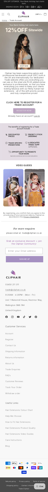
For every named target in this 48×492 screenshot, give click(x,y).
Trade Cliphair (24, 489)
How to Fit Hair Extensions (18, 422)
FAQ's (8, 375)
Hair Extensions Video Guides (19, 434)
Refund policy (11, 481)
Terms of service (39, 481)
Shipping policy (12, 485)
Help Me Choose (13, 416)
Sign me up (24, 259)
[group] (24, 46)
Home (4, 20)
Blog (7, 446)
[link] (24, 141)
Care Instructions (13, 440)
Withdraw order (12, 393)
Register (9, 339)
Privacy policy (24, 481)
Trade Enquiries (12, 369)
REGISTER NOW (24, 110)
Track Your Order (13, 387)
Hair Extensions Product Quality (20, 428)
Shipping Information (15, 351)
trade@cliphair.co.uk (15, 289)
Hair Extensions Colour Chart (19, 410)
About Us (9, 363)
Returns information (14, 357)
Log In (37, 116)
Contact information (29, 485)
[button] (3, 14)
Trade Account (16, 20)
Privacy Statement (31, 217)
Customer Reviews (14, 381)
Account (9, 333)
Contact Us (10, 345)
